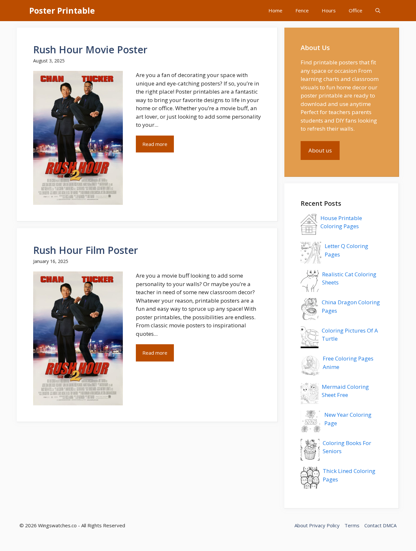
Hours (329, 10)
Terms (351, 525)
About (301, 525)
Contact (373, 525)
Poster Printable (62, 10)
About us (320, 150)
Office (355, 10)
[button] (378, 10)
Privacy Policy (324, 525)
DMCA (389, 525)
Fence (302, 10)
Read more (154, 144)
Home (275, 10)
